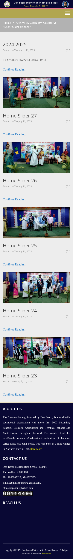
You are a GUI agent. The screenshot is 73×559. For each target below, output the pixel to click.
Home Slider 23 (20, 375)
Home (7, 22)
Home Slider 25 (20, 245)
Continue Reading (14, 69)
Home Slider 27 (20, 115)
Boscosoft (46, 553)
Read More (36, 449)
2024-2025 (15, 44)
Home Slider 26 (20, 180)
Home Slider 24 (20, 310)
